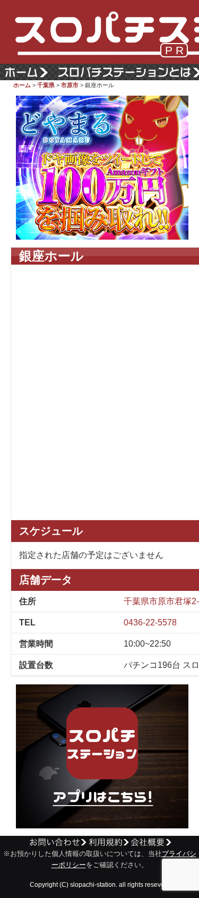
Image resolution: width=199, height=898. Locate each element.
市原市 (70, 85)
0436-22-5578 (150, 622)
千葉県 (46, 85)
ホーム (22, 85)
